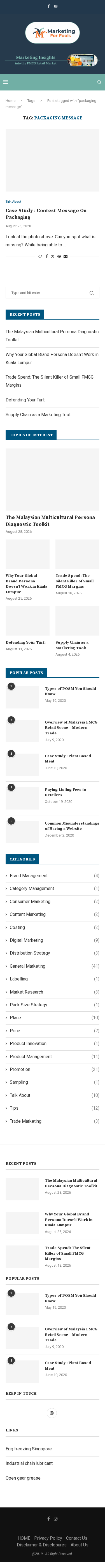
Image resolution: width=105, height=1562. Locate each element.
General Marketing (54, 966)
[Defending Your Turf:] (28, 621)
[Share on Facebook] (47, 256)
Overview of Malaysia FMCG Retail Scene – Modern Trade (71, 728)
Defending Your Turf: (25, 400)
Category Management (54, 888)
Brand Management (54, 875)
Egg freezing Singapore (29, 1448)
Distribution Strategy (54, 953)
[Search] (99, 82)
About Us (79, 1545)
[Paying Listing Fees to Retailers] (22, 798)
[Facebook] (49, 6)
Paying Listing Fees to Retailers (65, 792)
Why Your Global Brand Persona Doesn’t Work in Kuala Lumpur (26, 584)
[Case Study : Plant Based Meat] (22, 765)
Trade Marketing (54, 1121)
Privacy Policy (48, 1538)
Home (10, 101)
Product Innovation (54, 1043)
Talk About (54, 1095)
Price (54, 1030)
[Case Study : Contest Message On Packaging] (52, 160)
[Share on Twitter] (53, 256)
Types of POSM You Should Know (70, 691)
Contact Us (76, 1538)
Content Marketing (54, 914)
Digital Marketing (54, 940)
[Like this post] (40, 256)
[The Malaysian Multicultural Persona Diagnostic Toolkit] (52, 479)
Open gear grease (23, 1478)
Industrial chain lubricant (29, 1463)
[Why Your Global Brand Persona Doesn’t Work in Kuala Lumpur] (28, 554)
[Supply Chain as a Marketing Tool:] (77, 621)
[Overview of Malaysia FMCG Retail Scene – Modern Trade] (22, 731)
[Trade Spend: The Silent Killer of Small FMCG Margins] (77, 554)
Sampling (54, 1082)
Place (54, 1017)
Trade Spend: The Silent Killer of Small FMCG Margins (74, 581)
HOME (24, 1538)
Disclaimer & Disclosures (42, 1545)
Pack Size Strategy (54, 1004)
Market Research (54, 992)
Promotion (54, 1069)
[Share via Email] (65, 256)
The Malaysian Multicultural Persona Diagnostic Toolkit (50, 521)
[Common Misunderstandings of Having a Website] (22, 832)
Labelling (54, 979)
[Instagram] (55, 6)
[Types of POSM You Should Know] (22, 697)
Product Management (54, 1056)
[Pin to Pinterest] (59, 256)
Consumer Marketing (54, 901)
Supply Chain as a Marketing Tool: (38, 414)
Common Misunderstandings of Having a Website (72, 826)
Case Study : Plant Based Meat (68, 759)
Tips (54, 1108)
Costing (54, 927)
